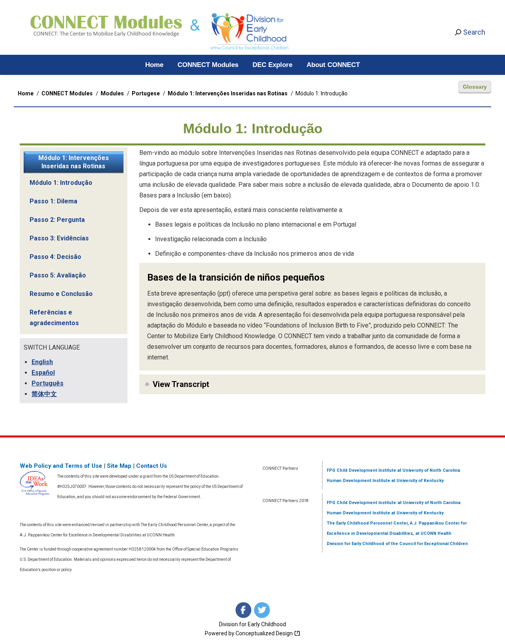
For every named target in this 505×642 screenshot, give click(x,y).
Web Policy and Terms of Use (61, 465)
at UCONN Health (433, 533)
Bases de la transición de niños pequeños (236, 277)
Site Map (119, 465)
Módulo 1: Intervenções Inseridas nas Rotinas (73, 162)
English (42, 362)
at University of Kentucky (416, 480)
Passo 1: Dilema (53, 201)
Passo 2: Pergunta (57, 219)
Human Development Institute (358, 480)
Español (43, 372)
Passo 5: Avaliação (58, 275)
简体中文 (44, 394)
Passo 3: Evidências (59, 238)
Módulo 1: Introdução (61, 182)
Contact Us (151, 465)
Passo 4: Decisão (55, 257)
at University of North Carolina (428, 470)
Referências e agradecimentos (54, 318)
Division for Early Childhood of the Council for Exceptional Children (397, 543)
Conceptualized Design (265, 633)
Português (48, 383)
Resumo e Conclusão (61, 294)
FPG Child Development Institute (361, 470)
